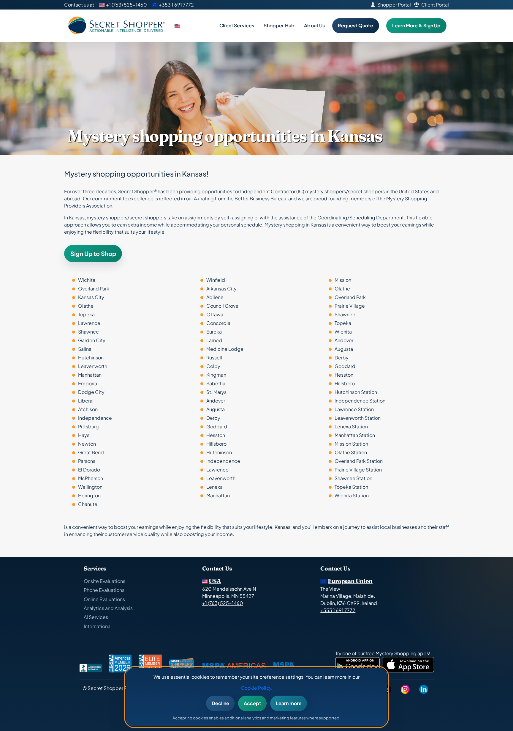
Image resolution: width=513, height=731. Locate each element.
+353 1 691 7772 (176, 4)
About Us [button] (314, 25)
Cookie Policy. (256, 688)
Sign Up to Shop (93, 253)
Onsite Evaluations (104, 581)
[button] (178, 26)
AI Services (96, 617)
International (98, 626)
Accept (252, 703)
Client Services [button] (236, 25)
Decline (220, 703)
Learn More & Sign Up (416, 25)
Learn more (289, 703)
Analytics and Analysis (108, 608)
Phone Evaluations (104, 590)
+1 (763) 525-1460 (126, 4)
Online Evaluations (104, 599)
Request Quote (355, 25)
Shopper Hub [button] (279, 25)
